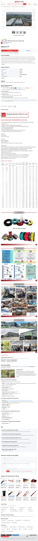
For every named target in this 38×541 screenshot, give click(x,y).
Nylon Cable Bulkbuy (10, 531)
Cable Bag (19, 529)
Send (8, 471)
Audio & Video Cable (18, 520)
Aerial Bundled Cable (22, 507)
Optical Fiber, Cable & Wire (15, 6)
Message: (4, 463)
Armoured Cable (22, 400)
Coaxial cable (21, 509)
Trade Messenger (16, 535)
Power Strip (29, 509)
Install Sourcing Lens (5, 536)
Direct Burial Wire (14, 522)
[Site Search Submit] (24, 4)
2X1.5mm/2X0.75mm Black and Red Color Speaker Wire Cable (19, 498)
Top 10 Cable (31, 529)
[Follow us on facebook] (30, 535)
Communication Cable (10, 520)
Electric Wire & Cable (22, 6)
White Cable (8, 529)
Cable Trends (3, 531)
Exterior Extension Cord (26, 520)
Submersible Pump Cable (4, 507)
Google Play (9, 535)
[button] (1, 1)
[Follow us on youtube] (34, 535)
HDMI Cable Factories (21, 526)
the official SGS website (23, 366)
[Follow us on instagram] (33, 535)
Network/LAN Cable (13, 509)
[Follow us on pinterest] (35, 535)
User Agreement (24, 538)
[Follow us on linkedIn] (27, 536)
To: (5, 461)
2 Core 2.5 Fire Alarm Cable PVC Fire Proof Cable (34, 498)
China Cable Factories (5, 526)
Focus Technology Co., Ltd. (12, 538)
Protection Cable (14, 529)
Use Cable (3, 529)
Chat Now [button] (28, 50)
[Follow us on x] (31, 535)
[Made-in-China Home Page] (19, 1)
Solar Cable (13, 400)
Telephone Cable (3, 509)
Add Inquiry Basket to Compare (19, 35)
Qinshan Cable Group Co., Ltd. (7, 42)
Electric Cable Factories (13, 526)
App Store (3, 535)
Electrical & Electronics (7, 6)
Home (2, 6)
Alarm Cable (30, 507)
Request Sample (16, 52)
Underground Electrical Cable (6, 522)
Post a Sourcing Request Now (27, 471)
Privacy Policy (33, 538)
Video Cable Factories (30, 526)
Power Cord (2, 510)
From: (5, 458)
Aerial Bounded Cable (28, 400)
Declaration (28, 538)
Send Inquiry (10, 50)
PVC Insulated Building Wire (14, 510)
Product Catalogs (14, 505)
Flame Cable (25, 529)
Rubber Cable (12, 507)
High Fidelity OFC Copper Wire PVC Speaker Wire (33, 486)
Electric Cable (9, 400)
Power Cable (18, 400)
